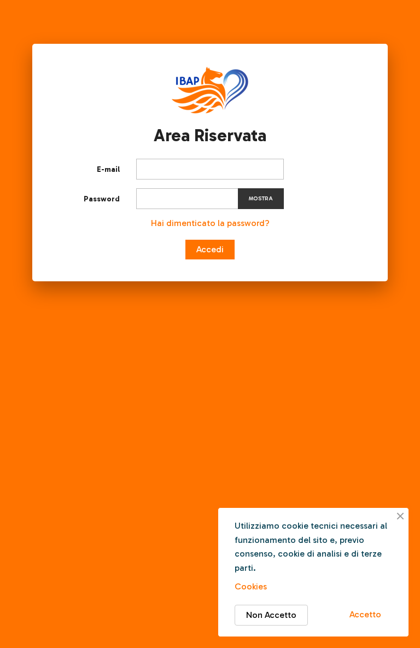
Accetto (365, 614)
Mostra (261, 198)
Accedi (210, 249)
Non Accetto (271, 615)
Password (102, 199)
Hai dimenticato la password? (210, 223)
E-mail (108, 169)
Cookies (251, 586)
